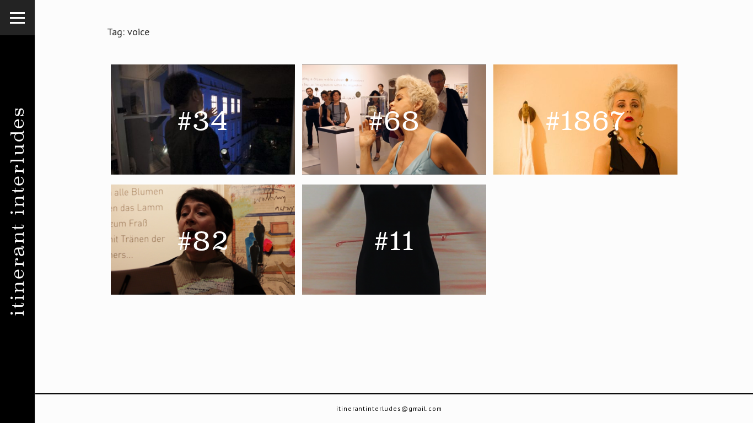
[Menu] (17, 17)
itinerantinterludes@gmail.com (389, 408)
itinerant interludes (17, 212)
